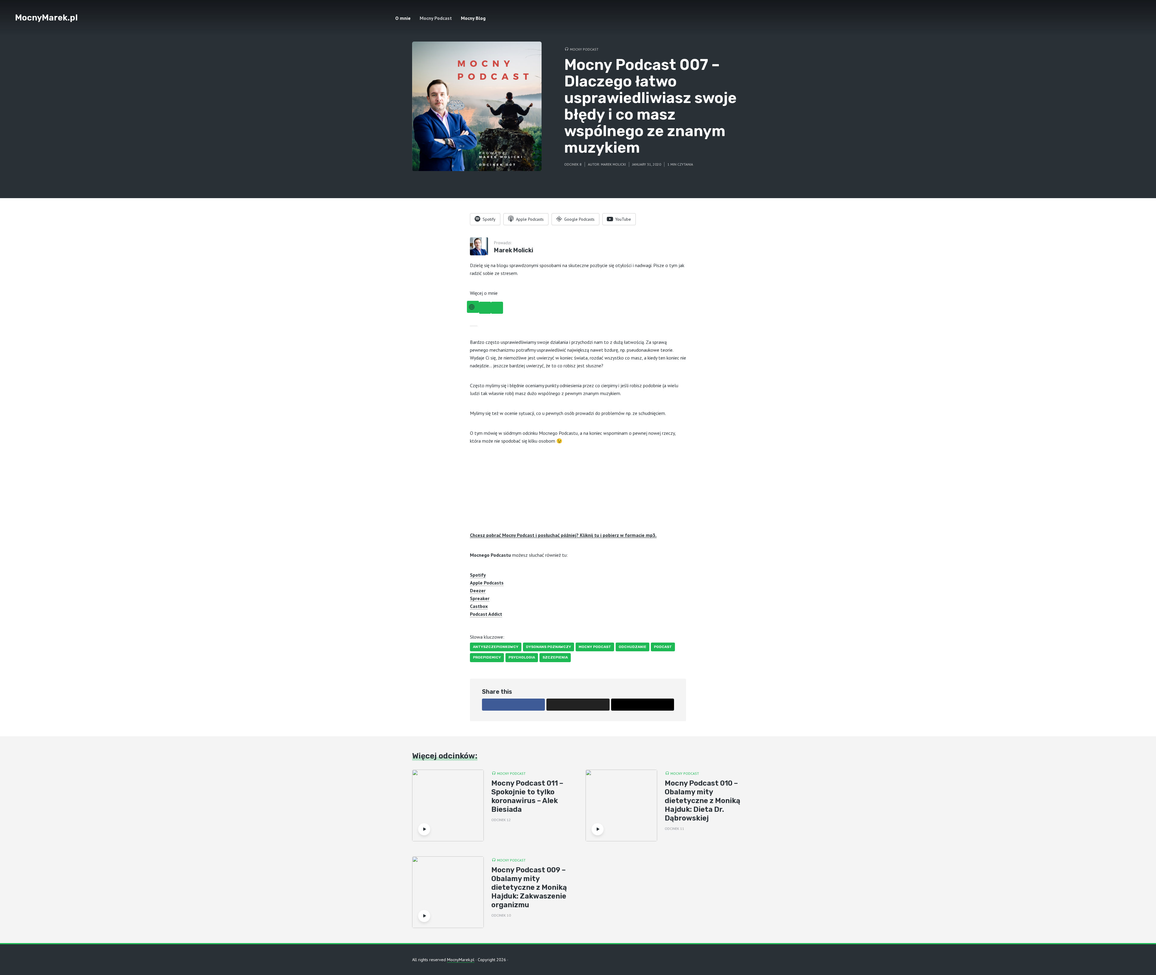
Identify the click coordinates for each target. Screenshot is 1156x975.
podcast (663, 647)
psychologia (521, 657)
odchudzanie (632, 647)
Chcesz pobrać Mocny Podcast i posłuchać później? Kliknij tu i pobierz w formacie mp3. (563, 535)
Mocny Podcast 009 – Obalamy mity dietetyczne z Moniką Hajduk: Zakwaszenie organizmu (529, 887)
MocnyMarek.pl (46, 18)
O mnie (403, 18)
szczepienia (555, 657)
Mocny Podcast (436, 18)
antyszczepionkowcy (495, 647)
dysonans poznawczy (548, 647)
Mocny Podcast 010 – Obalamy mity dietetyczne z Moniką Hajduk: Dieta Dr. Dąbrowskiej (702, 800)
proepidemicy (487, 657)
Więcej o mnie (484, 293)
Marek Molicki (613, 164)
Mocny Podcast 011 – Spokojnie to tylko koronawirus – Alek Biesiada (527, 796)
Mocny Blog (473, 18)
